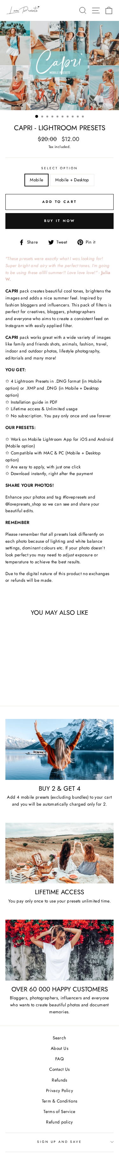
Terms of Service (59, 1111)
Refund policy (59, 1122)
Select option (59, 168)
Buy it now (59, 220)
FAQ (59, 1059)
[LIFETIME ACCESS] (59, 853)
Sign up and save (59, 1141)
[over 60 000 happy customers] (59, 950)
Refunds (59, 1080)
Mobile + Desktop (72, 180)
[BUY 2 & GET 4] (59, 749)
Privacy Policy (59, 1090)
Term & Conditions (59, 1101)
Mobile (36, 180)
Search (59, 1038)
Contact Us (59, 1069)
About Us (59, 1048)
